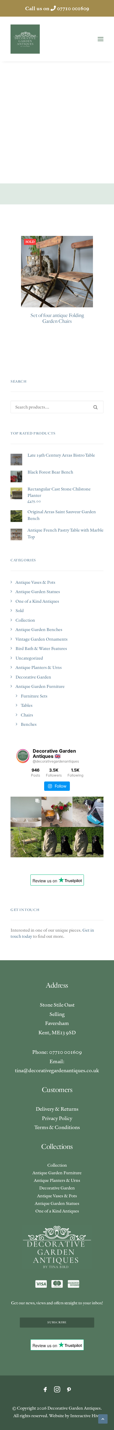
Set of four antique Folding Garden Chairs (57, 318)
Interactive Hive (85, 1416)
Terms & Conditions (57, 1127)
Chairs (27, 715)
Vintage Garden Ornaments (41, 639)
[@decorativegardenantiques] (23, 756)
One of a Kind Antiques (37, 601)
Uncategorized (29, 658)
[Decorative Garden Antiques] (25, 39)
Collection (25, 620)
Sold (19, 610)
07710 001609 (73, 8)
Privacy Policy (57, 1118)
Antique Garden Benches (38, 629)
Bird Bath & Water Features (41, 648)
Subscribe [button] (56, 1322)
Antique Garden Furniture (40, 686)
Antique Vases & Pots (35, 582)
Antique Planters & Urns (38, 667)
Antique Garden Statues (37, 591)
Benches (29, 724)
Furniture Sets (34, 696)
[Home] (57, 1247)
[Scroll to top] (103, 1418)
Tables (26, 705)
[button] (100, 39)
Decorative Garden (33, 677)
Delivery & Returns (57, 1108)
